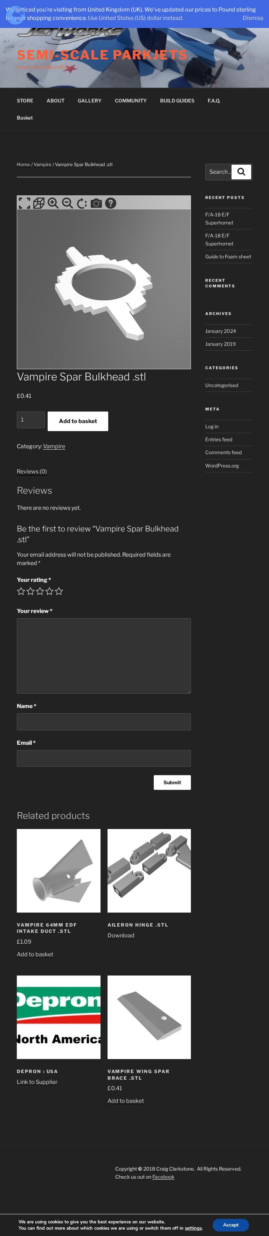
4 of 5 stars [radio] (49, 591)
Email (26, 743)
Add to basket (78, 421)
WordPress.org (222, 466)
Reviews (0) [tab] (32, 471)
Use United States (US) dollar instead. (135, 18)
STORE (25, 100)
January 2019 (220, 344)
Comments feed (223, 452)
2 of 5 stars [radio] (30, 591)
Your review (35, 611)
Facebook (163, 1177)
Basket (25, 118)
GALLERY (90, 100)
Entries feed (218, 439)
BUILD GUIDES (177, 100)
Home (23, 164)
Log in (212, 426)
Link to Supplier (37, 1082)
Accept (231, 1225)
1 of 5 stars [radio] (21, 591)
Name (26, 706)
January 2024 (220, 331)
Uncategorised (221, 385)
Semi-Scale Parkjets (102, 55)
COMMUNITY (131, 100)
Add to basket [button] (35, 954)
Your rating (34, 580)
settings (193, 1228)
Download (121, 935)
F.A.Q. (214, 100)
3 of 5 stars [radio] (40, 591)
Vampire (42, 164)
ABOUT (55, 100)
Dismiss (253, 18)
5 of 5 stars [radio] (59, 591)
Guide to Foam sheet (228, 256)
